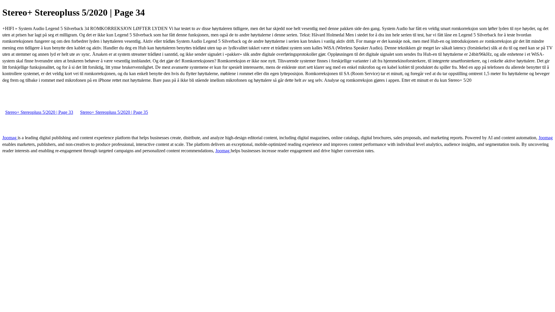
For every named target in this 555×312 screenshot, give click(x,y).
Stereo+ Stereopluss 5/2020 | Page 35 (114, 112)
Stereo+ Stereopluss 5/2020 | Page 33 (39, 112)
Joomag (10, 137)
